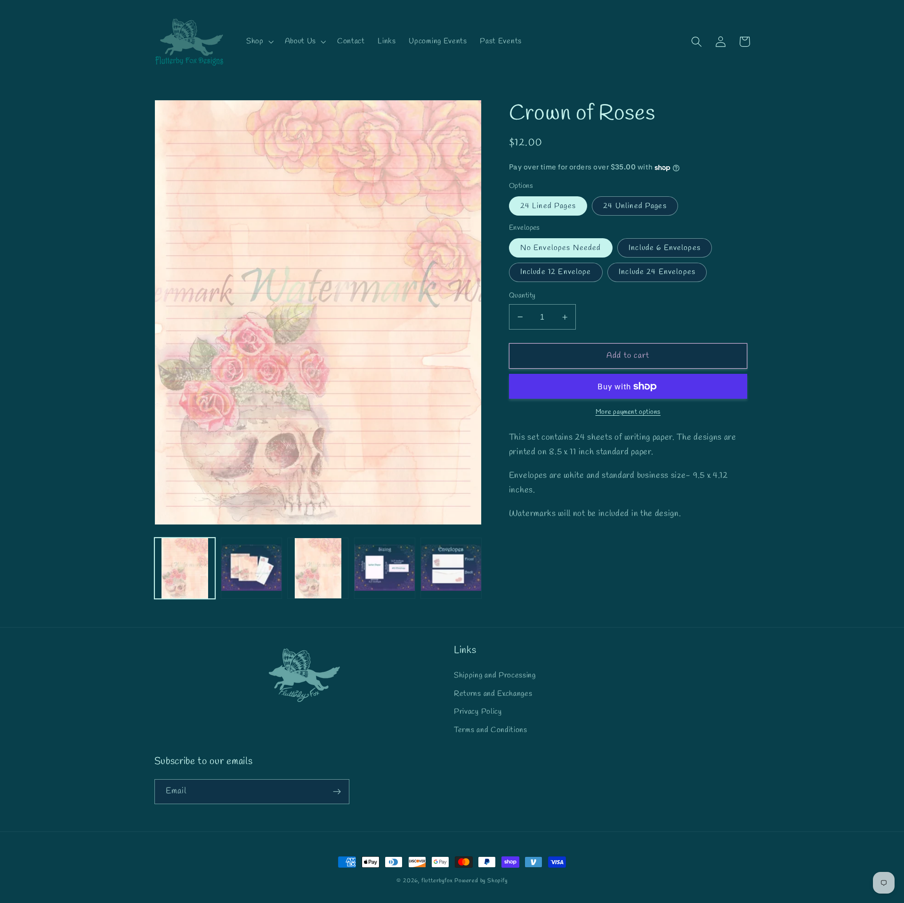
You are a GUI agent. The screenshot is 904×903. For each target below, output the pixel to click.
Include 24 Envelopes (657, 272)
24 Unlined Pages (634, 206)
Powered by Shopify (481, 881)
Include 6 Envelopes (665, 248)
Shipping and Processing (495, 675)
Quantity (522, 295)
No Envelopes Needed (560, 248)
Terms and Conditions (490, 730)
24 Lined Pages (548, 206)
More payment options (628, 412)
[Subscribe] (337, 792)
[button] (259, 41)
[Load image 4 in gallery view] (384, 568)
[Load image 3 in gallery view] (317, 568)
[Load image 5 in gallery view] (451, 568)
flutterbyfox (437, 881)
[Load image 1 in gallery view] (185, 568)
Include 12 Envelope (555, 272)
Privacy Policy (478, 712)
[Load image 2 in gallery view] (251, 568)
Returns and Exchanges (493, 694)
